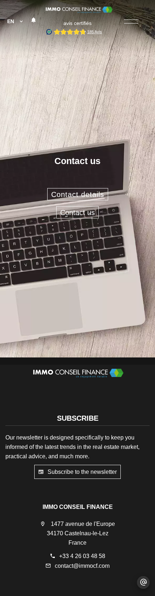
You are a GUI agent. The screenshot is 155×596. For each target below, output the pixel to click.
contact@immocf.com (82, 566)
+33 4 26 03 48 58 (82, 556)
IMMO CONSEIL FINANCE (78, 507)
